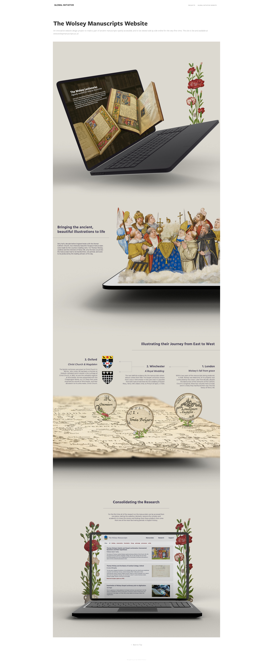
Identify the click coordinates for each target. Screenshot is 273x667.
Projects (191, 5)
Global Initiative (64, 5)
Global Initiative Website (207, 5)
